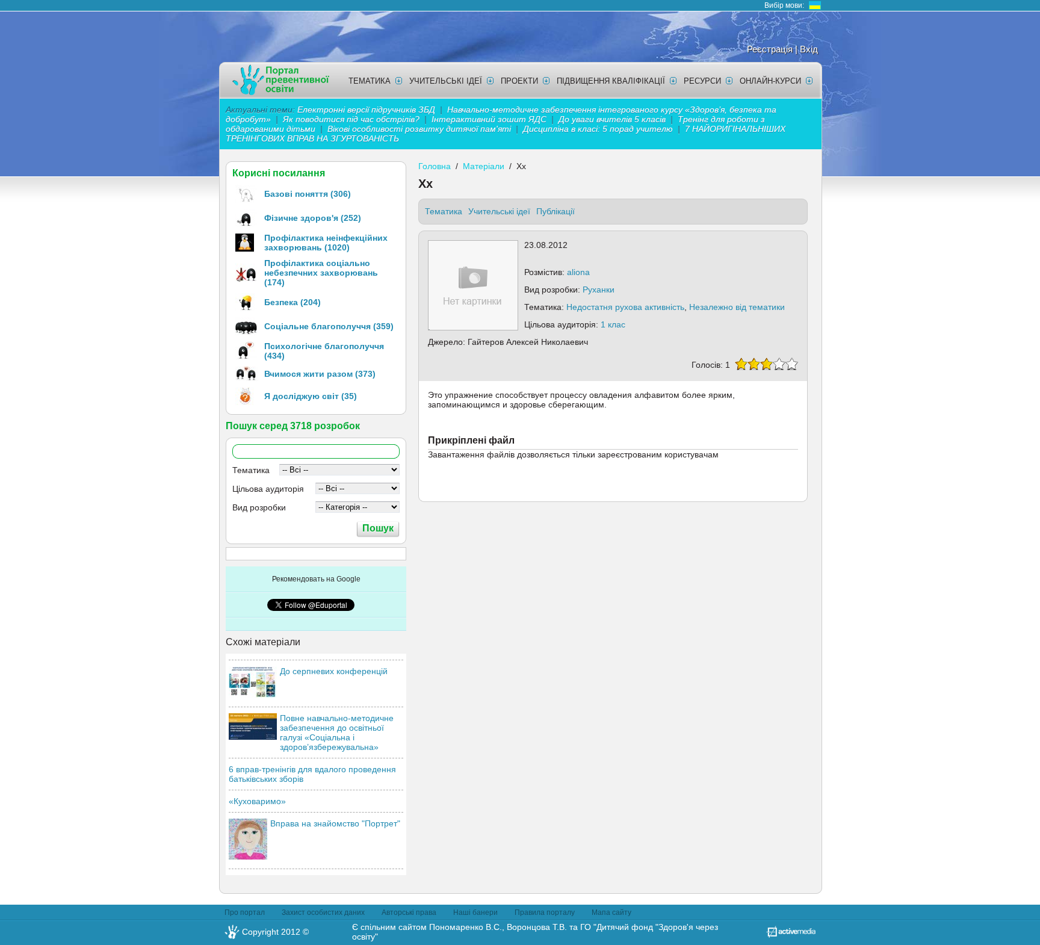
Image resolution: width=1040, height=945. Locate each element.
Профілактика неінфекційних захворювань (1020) (326, 242)
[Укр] (815, 5)
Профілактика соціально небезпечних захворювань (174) (321, 272)
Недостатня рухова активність (625, 307)
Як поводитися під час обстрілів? (351, 119)
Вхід (809, 49)
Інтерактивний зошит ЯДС (489, 119)
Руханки (598, 289)
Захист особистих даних (323, 912)
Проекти (519, 80)
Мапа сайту (611, 912)
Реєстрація (770, 49)
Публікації (555, 211)
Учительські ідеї (445, 80)
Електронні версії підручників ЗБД (366, 109)
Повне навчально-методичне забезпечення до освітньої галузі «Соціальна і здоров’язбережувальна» (337, 732)
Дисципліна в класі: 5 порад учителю (598, 129)
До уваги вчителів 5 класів (613, 119)
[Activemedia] (791, 935)
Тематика (369, 80)
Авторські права (409, 912)
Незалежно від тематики (737, 307)
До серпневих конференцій (334, 671)
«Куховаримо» (257, 801)
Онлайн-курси (770, 80)
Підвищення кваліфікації (611, 80)
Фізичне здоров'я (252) (312, 218)
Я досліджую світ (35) (310, 396)
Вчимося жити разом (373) (320, 374)
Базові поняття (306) (307, 194)
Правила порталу (545, 912)
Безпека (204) (292, 302)
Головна (434, 166)
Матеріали (483, 166)
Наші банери (475, 912)
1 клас (613, 324)
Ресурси (702, 80)
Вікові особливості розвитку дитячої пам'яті (419, 129)
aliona (578, 272)
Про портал (244, 912)
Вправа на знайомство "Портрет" (335, 823)
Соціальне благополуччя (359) (329, 326)
